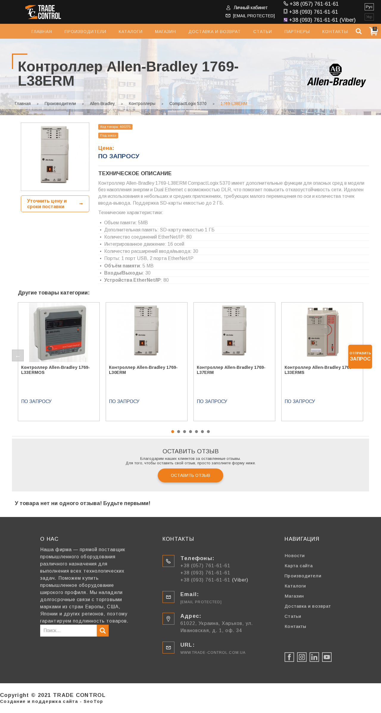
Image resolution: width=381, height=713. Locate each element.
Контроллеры (142, 103)
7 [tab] (208, 432)
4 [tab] (190, 432)
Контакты (335, 31)
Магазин (165, 31)
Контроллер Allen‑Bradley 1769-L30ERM (143, 370)
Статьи (262, 31)
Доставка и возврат (214, 31)
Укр (369, 17)
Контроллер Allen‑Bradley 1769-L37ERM (231, 370)
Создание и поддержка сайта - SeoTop (51, 701)
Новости (295, 555)
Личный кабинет (251, 7)
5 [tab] (196, 432)
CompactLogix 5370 (188, 103)
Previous (18, 355)
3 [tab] (185, 432)
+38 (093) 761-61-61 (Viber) (322, 20)
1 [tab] (173, 432)
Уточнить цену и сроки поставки (47, 203)
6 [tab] (202, 432)
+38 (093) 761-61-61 (313, 12)
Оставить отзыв (190, 475)
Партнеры (297, 31)
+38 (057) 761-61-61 (314, 4)
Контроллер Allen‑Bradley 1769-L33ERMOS (55, 370)
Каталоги (131, 31)
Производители (85, 31)
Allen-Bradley (102, 103)
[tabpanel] (59, 361)
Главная (42, 31)
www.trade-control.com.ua (213, 653)
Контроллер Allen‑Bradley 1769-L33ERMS (319, 370)
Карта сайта (299, 565)
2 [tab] (179, 432)
